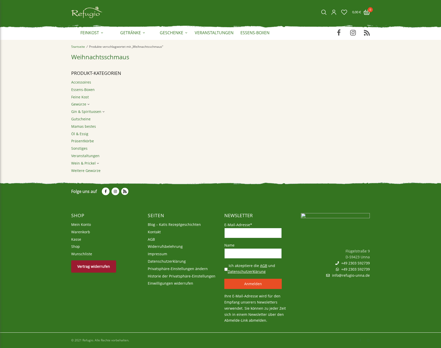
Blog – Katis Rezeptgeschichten (174, 224)
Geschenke (171, 33)
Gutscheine (81, 119)
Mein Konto (81, 224)
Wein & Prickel (83, 163)
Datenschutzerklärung (167, 261)
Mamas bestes (83, 126)
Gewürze (78, 104)
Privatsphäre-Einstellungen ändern (178, 268)
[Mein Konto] (334, 12)
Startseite (78, 46)
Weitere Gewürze (86, 170)
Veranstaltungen (214, 33)
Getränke (130, 33)
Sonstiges (79, 148)
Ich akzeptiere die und (251, 268)
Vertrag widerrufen (93, 266)
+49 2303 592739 (355, 263)
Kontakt (154, 231)
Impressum (157, 254)
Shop (75, 246)
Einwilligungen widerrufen (170, 283)
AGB (151, 239)
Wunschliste (81, 254)
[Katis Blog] (124, 191)
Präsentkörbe (82, 140)
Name (229, 245)
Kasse (76, 239)
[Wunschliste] (344, 12)
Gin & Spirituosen (86, 111)
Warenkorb (80, 231)
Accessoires (81, 82)
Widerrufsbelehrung (165, 246)
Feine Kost (80, 97)
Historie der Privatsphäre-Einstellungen (181, 276)
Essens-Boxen (255, 33)
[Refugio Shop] (86, 12)
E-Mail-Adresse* (238, 224)
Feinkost (89, 33)
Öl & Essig (79, 133)
